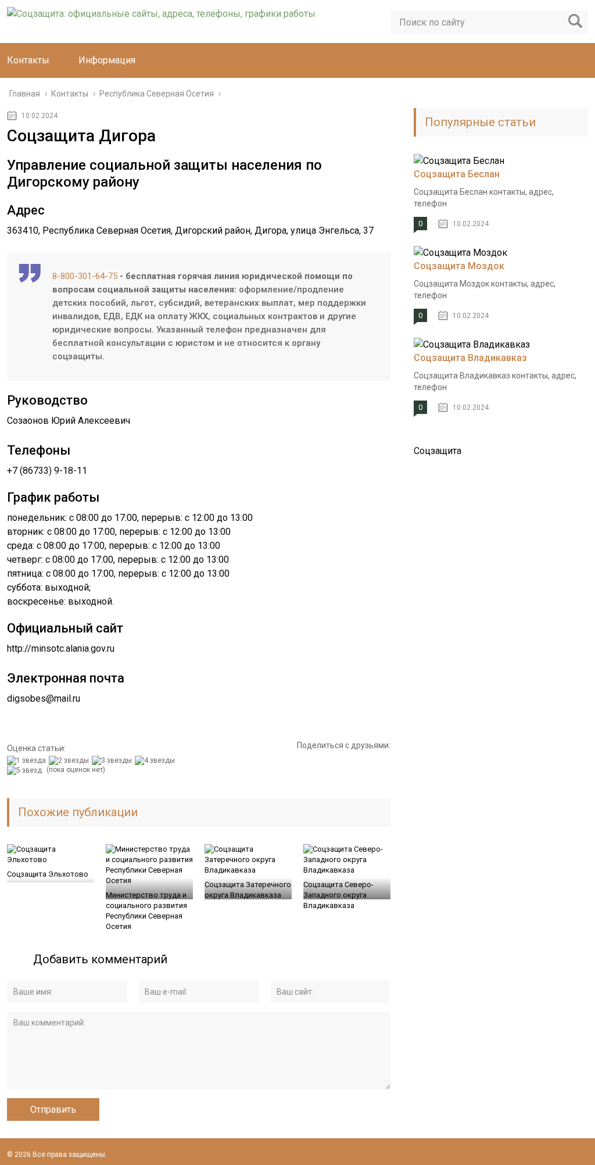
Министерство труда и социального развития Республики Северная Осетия (146, 911)
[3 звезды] (113, 760)
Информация (106, 60)
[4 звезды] (156, 760)
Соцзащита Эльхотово (47, 874)
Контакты (28, 60)
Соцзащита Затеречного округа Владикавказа (248, 889)
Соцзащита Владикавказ (470, 357)
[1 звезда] (28, 760)
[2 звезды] (70, 760)
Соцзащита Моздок (459, 265)
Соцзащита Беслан (457, 174)
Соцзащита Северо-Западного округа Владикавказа (338, 895)
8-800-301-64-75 (84, 276)
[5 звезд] (26, 770)
